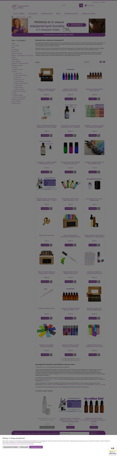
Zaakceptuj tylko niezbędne (11, 447)
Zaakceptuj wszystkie (36, 447)
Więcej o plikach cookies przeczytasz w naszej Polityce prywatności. (18, 443)
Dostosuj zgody (24, 447)
